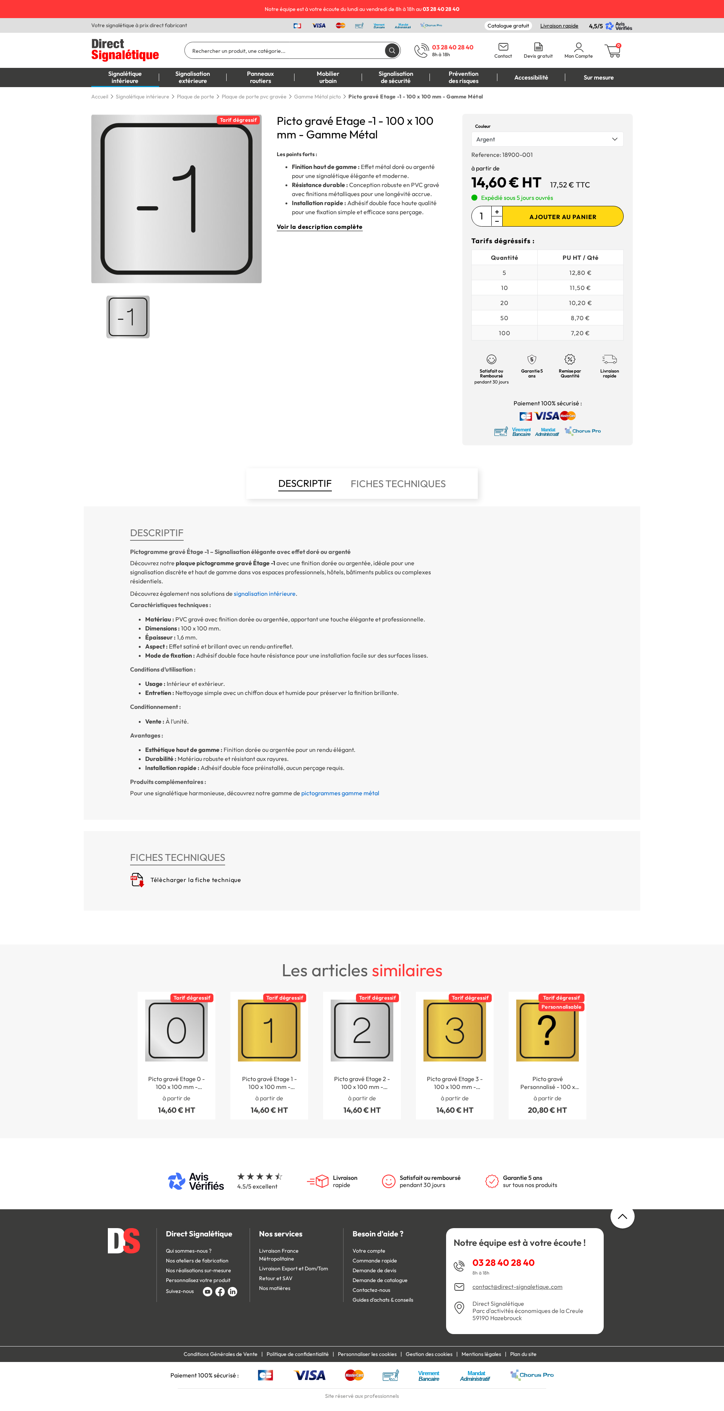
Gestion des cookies (429, 1354)
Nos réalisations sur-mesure (198, 1270)
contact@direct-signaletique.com (517, 1286)
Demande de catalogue (380, 1280)
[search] (392, 50)
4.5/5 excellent (257, 1186)
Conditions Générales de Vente (221, 1354)
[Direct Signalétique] (125, 49)
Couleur (483, 126)
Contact (503, 56)
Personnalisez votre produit (198, 1280)
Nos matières (274, 1288)
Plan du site (523, 1354)
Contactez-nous (371, 1290)
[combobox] (547, 139)
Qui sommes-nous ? (189, 1250)
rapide (345, 1181)
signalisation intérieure (265, 593)
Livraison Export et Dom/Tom (293, 1268)
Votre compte (369, 1250)
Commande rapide (375, 1260)
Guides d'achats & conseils (383, 1299)
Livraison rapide (559, 25)
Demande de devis (374, 1270)
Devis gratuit (538, 56)
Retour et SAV (276, 1278)
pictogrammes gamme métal (340, 793)
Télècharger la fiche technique (195, 879)
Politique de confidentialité (298, 1354)
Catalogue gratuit (508, 25)
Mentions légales (481, 1354)
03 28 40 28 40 (503, 1262)
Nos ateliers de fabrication (197, 1260)
